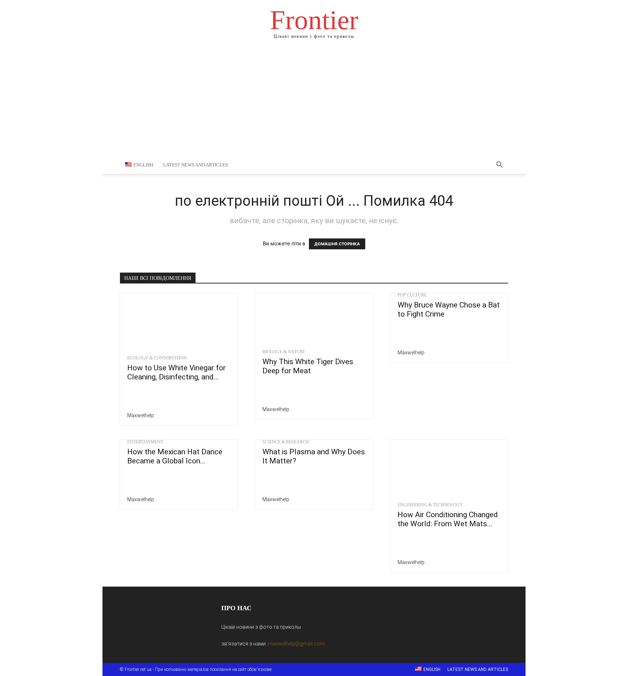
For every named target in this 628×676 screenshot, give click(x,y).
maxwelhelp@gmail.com (296, 644)
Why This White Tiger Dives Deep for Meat (307, 366)
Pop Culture (412, 295)
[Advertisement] (314, 102)
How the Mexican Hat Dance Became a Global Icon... (174, 456)
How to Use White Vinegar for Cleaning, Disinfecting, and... (176, 372)
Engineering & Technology (430, 505)
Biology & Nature (283, 352)
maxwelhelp (140, 415)
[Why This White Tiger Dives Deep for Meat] (314, 319)
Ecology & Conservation (157, 358)
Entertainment (145, 442)
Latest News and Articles (195, 165)
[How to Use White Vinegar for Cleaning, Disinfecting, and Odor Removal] (179, 322)
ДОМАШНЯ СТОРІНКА (337, 243)
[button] (499, 165)
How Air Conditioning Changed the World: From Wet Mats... (448, 519)
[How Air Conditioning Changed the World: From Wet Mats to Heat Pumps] (449, 469)
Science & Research (285, 442)
